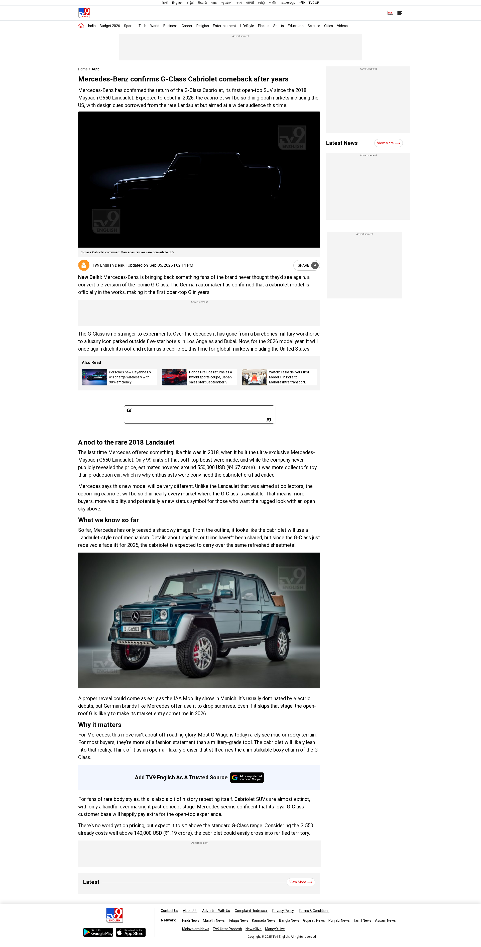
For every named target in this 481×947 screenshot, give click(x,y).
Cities (328, 26)
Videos (342, 26)
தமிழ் (261, 3)
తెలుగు (202, 3)
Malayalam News (195, 929)
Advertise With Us (216, 911)
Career (187, 26)
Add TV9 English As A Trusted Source (181, 777)
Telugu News (238, 920)
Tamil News (362, 920)
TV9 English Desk (108, 265)
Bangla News (289, 920)
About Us (190, 911)
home (83, 69)
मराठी (214, 3)
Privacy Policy (283, 911)
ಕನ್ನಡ (190, 3)
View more (297, 882)
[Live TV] (388, 13)
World (154, 26)
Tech (142, 26)
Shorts (278, 26)
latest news (342, 143)
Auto (95, 69)
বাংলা (239, 3)
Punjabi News (339, 920)
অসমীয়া (273, 3)
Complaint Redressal (251, 911)
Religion (202, 26)
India (92, 26)
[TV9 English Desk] (83, 265)
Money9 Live (275, 929)
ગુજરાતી (226, 3)
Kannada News (264, 920)
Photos (263, 26)
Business (170, 26)
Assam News (385, 920)
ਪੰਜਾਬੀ (250, 3)
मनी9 (302, 3)
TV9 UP (314, 3)
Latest (91, 882)
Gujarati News (314, 920)
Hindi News (190, 920)
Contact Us (169, 911)
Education (296, 26)
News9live (254, 929)
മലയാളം (288, 3)
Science (314, 26)
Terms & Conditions (314, 911)
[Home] (81, 26)
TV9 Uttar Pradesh (227, 929)
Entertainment (224, 26)
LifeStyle (247, 26)
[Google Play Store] (98, 932)
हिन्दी (165, 3)
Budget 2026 (110, 26)
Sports (129, 26)
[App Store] (131, 932)
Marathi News (214, 920)
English (177, 3)
